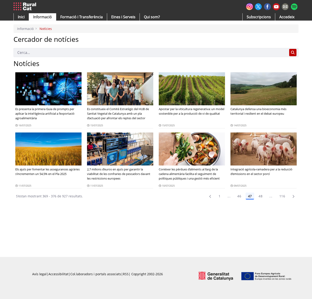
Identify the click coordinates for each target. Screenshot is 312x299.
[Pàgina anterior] (210, 196)
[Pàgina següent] (293, 196)
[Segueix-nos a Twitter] (258, 6)
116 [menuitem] (282, 196)
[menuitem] (81, 17)
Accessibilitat (58, 274)
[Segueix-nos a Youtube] (276, 6)
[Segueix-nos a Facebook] (267, 6)
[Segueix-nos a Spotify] (294, 6)
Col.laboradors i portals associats (95, 274)
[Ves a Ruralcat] (25, 6)
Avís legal (39, 274)
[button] (21, 17)
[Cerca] (292, 52)
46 (239, 196)
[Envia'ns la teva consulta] (285, 6)
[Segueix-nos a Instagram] (249, 6)
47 (250, 196)
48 (260, 196)
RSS (126, 274)
